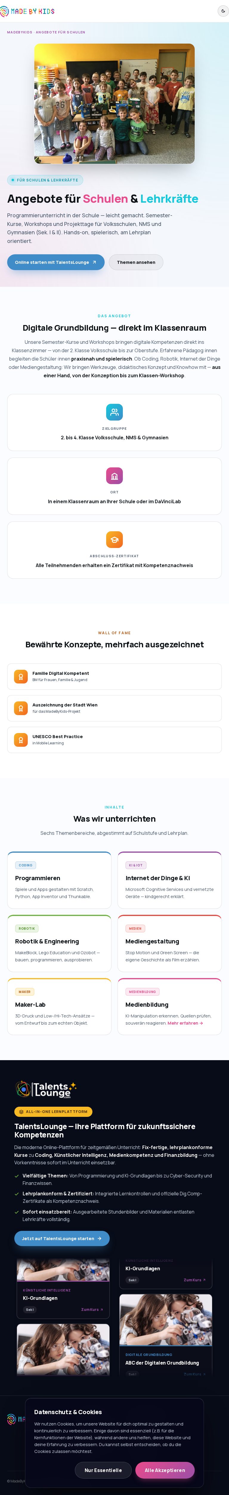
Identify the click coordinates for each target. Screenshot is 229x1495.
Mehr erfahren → (185, 1023)
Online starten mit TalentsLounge (52, 262)
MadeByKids (20, 32)
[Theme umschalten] (223, 11)
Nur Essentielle (103, 1470)
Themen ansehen (136, 262)
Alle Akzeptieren (165, 1470)
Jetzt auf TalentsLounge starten (58, 1238)
